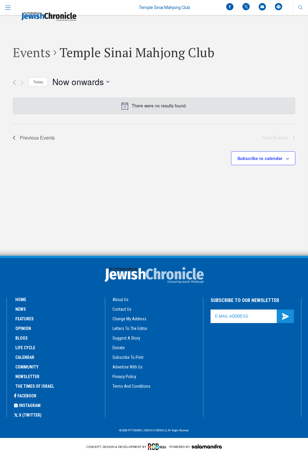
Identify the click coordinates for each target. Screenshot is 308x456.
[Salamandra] (207, 446)
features (24, 318)
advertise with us (127, 367)
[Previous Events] (14, 82)
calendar (24, 357)
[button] (300, 7)
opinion (23, 328)
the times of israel (34, 386)
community (26, 367)
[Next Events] (22, 82)
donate (118, 347)
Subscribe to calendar (259, 158)
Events (32, 52)
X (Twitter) (30, 415)
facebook (26, 395)
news (20, 309)
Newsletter (27, 376)
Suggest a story (126, 338)
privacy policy (124, 376)
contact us (121, 309)
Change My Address (129, 318)
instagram (30, 405)
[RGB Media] (158, 446)
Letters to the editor (129, 328)
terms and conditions (131, 386)
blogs (21, 338)
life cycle (25, 347)
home (20, 299)
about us (120, 299)
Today (38, 81)
